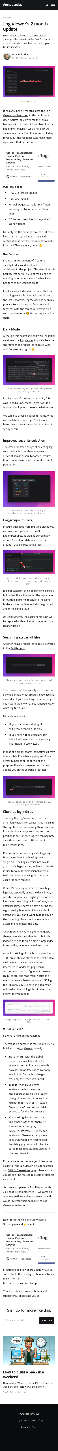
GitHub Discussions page (22, 1170)
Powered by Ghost (29, 1427)
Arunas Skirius (20, 54)
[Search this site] (47, 4)
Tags (41, 1420)
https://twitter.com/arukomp (20, 1283)
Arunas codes (12, 4)
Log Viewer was (26, 113)
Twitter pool (18, 648)
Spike (32, 1420)
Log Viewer (26, 340)
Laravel (7, 17)
